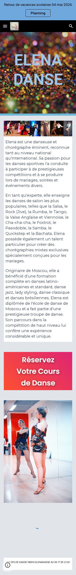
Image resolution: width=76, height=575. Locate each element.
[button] (5, 26)
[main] (38, 74)
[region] (38, 10)
